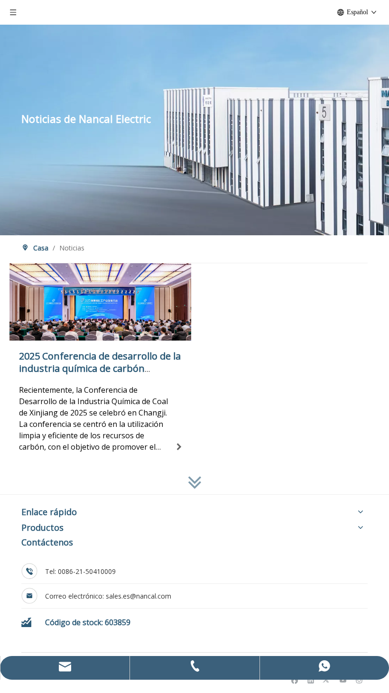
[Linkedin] (311, 680)
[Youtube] (343, 680)
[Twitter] (327, 680)
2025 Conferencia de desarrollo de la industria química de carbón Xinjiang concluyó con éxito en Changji (100, 374)
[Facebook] (295, 680)
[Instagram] (359, 680)
